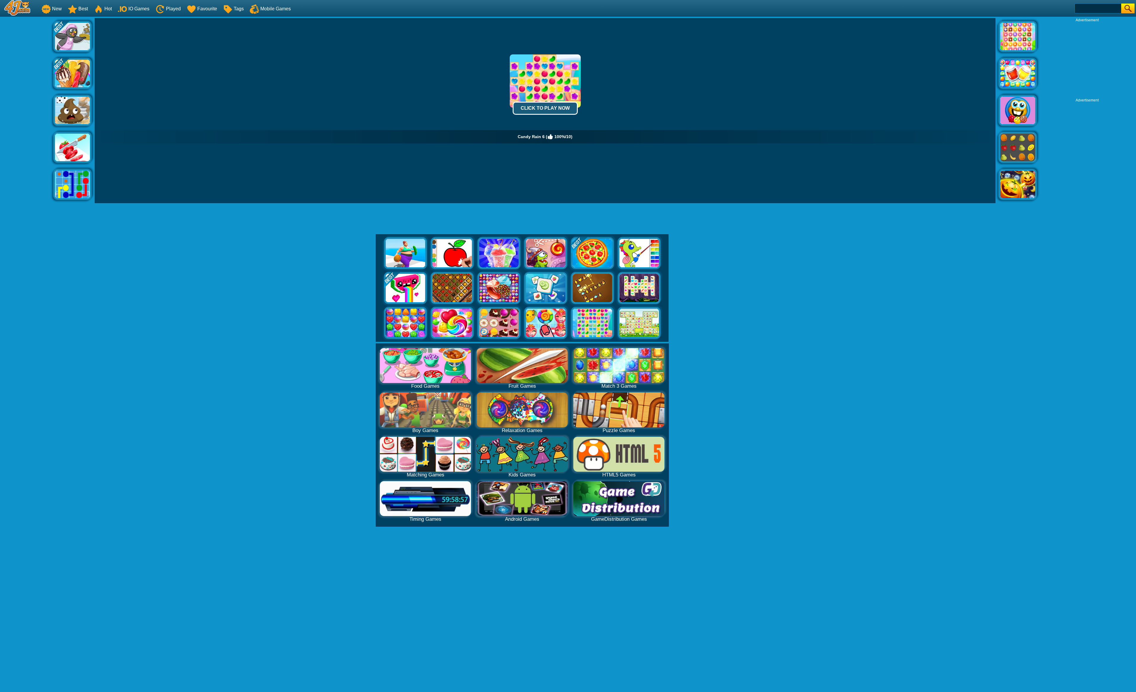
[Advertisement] (26, 106)
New (57, 8)
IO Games (138, 8)
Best (83, 8)
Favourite (207, 8)
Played (173, 8)
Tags (239, 8)
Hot (108, 8)
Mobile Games (275, 8)
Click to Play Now (545, 108)
